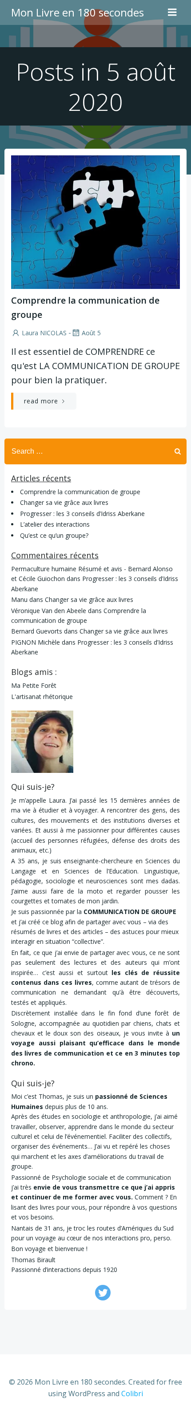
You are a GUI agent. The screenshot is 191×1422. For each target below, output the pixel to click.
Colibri (132, 1393)
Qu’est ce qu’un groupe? (54, 535)
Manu (19, 599)
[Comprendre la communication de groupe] (95, 221)
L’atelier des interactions (55, 524)
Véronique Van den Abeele (48, 610)
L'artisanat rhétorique (42, 696)
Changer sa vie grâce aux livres (64, 502)
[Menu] (172, 12)
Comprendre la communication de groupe (80, 492)
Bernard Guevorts (36, 631)
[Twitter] (103, 1292)
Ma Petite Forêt (33, 685)
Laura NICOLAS (44, 333)
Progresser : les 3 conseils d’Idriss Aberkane (82, 513)
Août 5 (91, 333)
